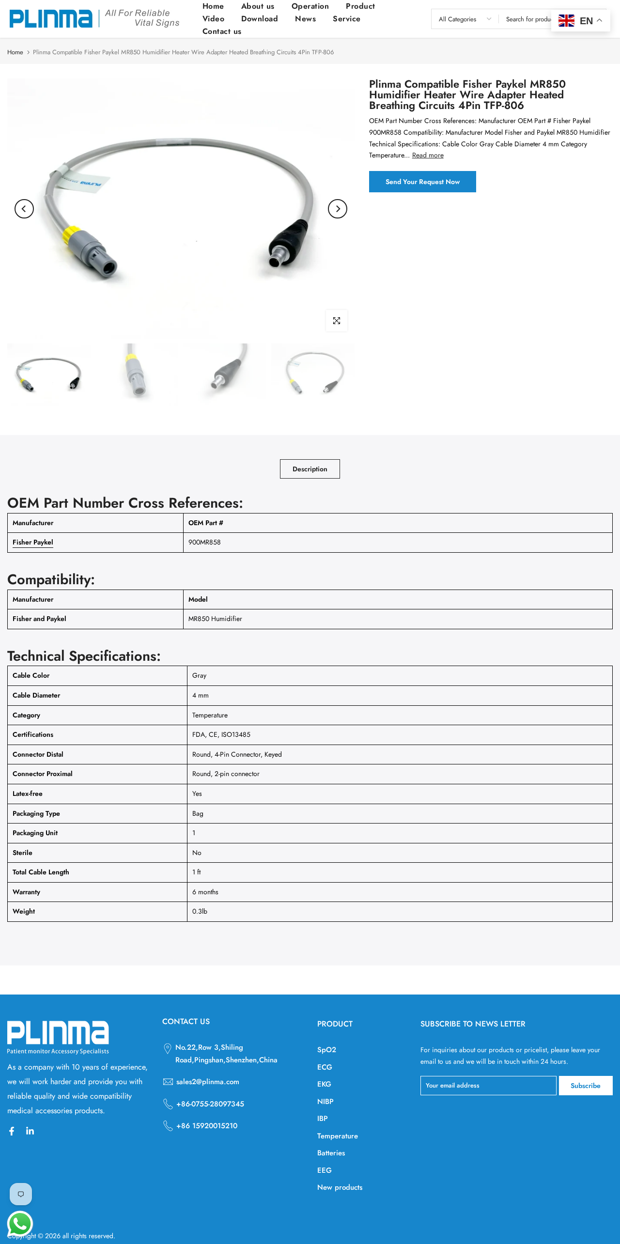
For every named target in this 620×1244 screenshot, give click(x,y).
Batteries (331, 1153)
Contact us (222, 31)
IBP (322, 1118)
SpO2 (326, 1049)
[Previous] (24, 208)
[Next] (337, 208)
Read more (428, 155)
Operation (310, 6)
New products (339, 1187)
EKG (324, 1084)
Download (259, 18)
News (305, 18)
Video (213, 18)
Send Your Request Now (423, 182)
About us (258, 6)
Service (347, 18)
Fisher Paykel (33, 542)
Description (310, 469)
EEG (324, 1170)
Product (360, 6)
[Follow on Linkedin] (30, 1131)
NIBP (325, 1101)
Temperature (337, 1136)
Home (213, 6)
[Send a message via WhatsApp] (20, 1224)
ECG (324, 1067)
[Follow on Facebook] (11, 1131)
